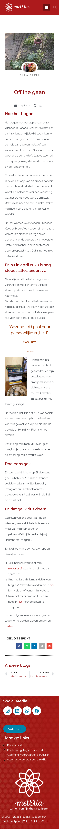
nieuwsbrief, (15, 568)
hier (52, 585)
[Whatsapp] (27, 710)
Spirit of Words (40, 821)
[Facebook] (36, 710)
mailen (9, 626)
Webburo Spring (11, 821)
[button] (46, 7)
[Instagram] (7, 710)
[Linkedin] (17, 710)
